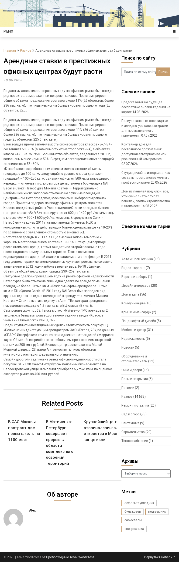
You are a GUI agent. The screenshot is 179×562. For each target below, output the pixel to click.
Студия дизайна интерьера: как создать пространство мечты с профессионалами (145, 177)
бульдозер (132, 511)
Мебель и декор (133, 330)
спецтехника (134, 529)
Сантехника (130, 423)
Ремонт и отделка (135, 405)
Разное (25, 50)
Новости (127, 347)
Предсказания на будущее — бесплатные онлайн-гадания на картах (145, 107)
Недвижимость (133, 338)
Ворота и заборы (134, 277)
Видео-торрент (133, 268)
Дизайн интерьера (135, 285)
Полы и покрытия (134, 379)
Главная (9, 50)
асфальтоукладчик (139, 503)
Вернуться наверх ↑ (160, 557)
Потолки (127, 388)
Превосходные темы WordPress (70, 557)
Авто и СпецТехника (137, 259)
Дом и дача (130, 294)
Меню (8, 31)
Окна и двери (131, 370)
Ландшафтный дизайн (138, 321)
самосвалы (133, 520)
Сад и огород (131, 414)
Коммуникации (133, 303)
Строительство (133, 432)
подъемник (157, 511)
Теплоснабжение (134, 441)
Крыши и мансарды (136, 312)
